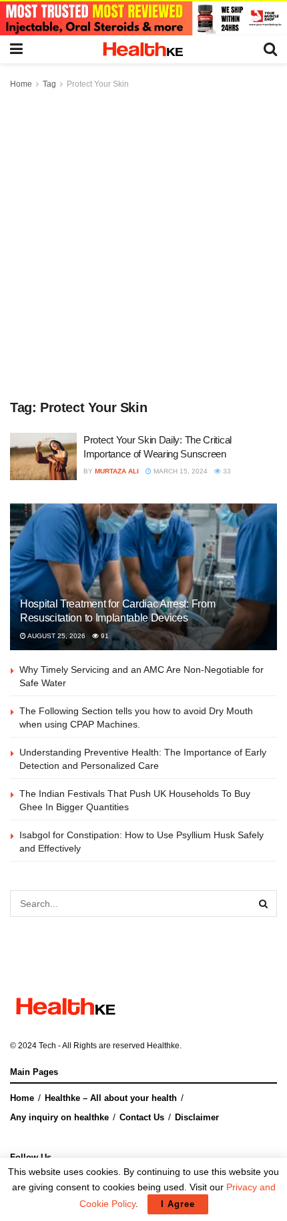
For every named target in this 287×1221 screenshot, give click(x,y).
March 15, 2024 (180, 471)
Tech (47, 1045)
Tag (49, 84)
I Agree (178, 1204)
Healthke (163, 1045)
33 (226, 471)
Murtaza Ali (117, 471)
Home (21, 84)
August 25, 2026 (55, 636)
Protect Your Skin (98, 84)
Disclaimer (197, 1117)
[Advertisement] (143, 242)
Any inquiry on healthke (59, 1117)
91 (104, 636)
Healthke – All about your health (111, 1098)
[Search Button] (263, 903)
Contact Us (141, 1117)
